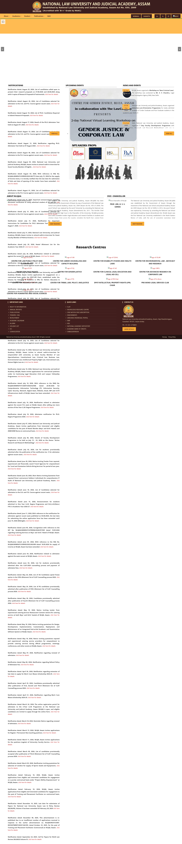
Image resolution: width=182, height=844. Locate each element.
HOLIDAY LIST (14, 326)
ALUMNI (12, 323)
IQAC (49, 16)
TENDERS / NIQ (15, 315)
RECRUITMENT (14, 318)
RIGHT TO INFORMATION (18, 307)
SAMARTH (146, 16)
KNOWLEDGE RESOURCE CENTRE (78, 309)
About (6, 16)
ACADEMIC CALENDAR (17, 321)
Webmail (136, 16)
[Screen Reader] (175, 16)
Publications (39, 16)
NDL (68, 323)
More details (129, 329)
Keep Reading (55, 224)
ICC (11, 329)
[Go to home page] (91, 7)
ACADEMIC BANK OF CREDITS (76, 329)
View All (54, 133)
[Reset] (168, 16)
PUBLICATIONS (15, 312)
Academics (16, 16)
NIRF (68, 321)
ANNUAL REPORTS (16, 309)
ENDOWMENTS (72, 315)
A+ (157, 16)
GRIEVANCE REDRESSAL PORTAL (77, 318)
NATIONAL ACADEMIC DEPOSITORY (78, 326)
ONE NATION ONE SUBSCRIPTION (78, 312)
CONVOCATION (15, 332)
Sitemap (164, 337)
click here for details (51, 94)
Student (27, 16)
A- (163, 16)
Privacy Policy (172, 337)
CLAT (68, 307)
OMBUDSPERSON (73, 332)
